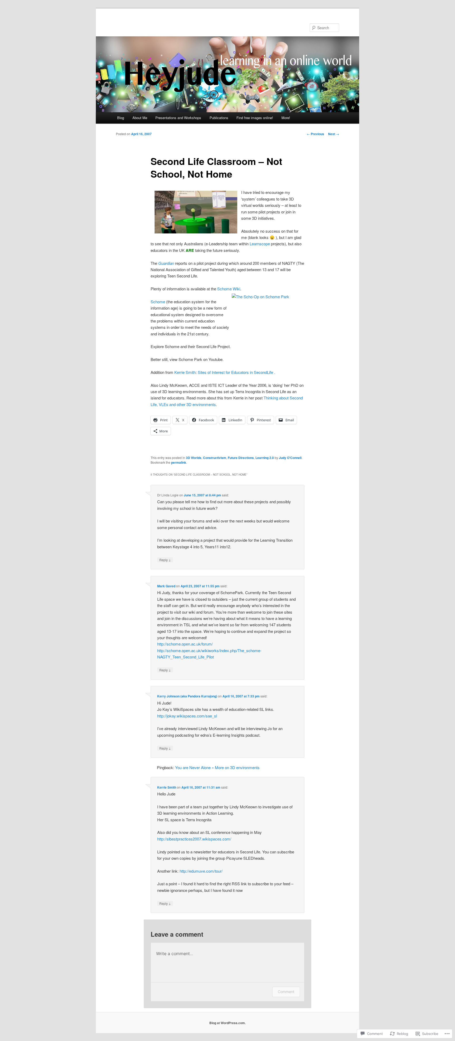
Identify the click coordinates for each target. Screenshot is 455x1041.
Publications (219, 117)
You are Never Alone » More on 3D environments (217, 767)
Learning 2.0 (264, 457)
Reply (165, 559)
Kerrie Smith (185, 372)
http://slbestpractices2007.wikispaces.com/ (194, 839)
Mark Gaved (166, 586)
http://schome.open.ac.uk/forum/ (185, 644)
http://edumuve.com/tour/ (201, 871)
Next (333, 133)
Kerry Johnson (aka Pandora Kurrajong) (187, 696)
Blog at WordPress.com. (227, 1022)
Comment (286, 991)
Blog (120, 117)
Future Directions (241, 457)
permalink (178, 462)
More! (285, 117)
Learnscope (260, 243)
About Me (139, 117)
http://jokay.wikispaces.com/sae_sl (187, 716)
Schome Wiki (228, 288)
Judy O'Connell (290, 457)
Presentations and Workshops (178, 117)
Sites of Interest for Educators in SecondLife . (236, 372)
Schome (158, 301)
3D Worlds (193, 457)
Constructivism (214, 457)
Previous (315, 133)
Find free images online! (254, 117)
